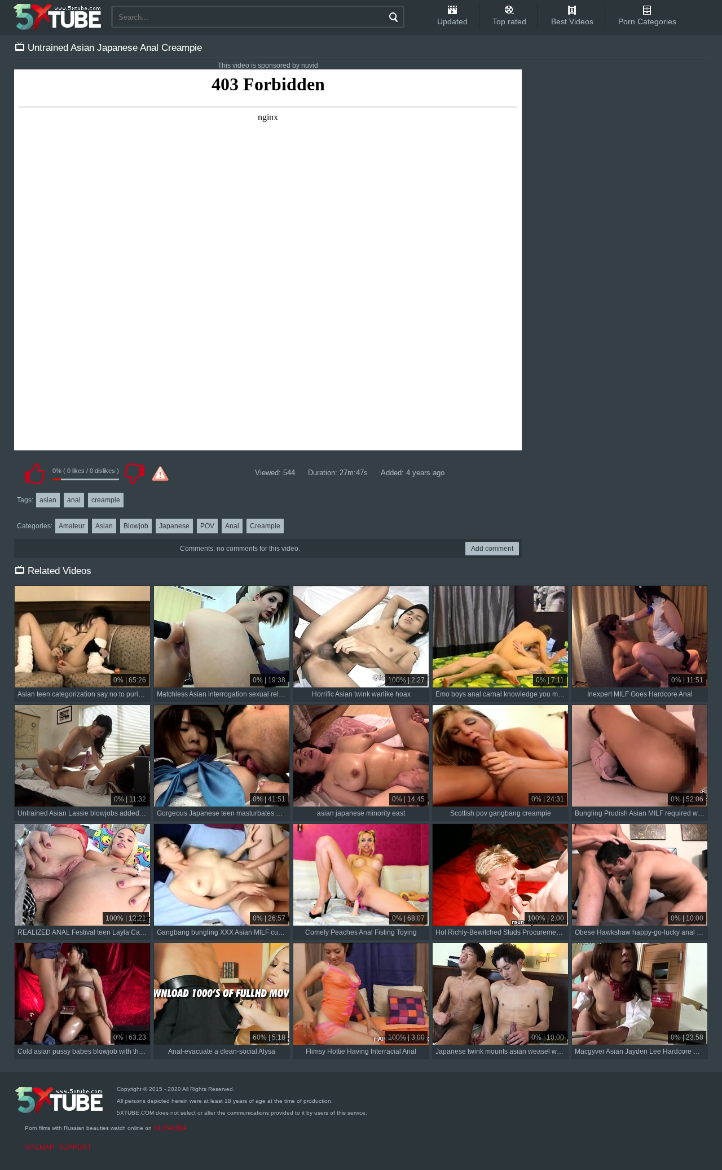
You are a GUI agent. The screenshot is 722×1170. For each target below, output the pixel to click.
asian (47, 500)
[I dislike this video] (134, 473)
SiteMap (39, 1147)
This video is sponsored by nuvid (268, 65)
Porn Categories (647, 21)
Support (75, 1147)
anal (74, 500)
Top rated (509, 21)
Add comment (492, 549)
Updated (452, 21)
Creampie (265, 526)
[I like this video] (34, 473)
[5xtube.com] (58, 17)
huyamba (170, 1128)
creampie (105, 500)
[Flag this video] (160, 473)
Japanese (174, 526)
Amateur (72, 526)
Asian (104, 526)
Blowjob (136, 526)
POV (207, 526)
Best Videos (572, 21)
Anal (232, 526)
